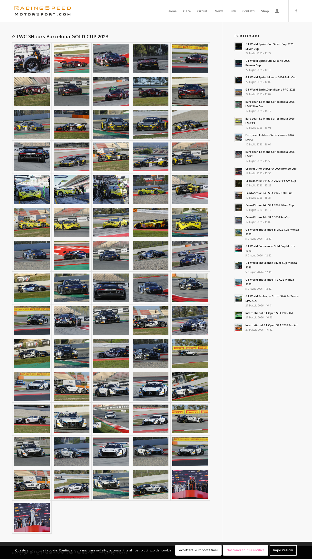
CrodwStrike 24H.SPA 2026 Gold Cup (268, 193)
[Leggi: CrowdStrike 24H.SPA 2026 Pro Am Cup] (238, 183)
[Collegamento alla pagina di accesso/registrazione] (277, 11)
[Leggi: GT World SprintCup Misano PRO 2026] (238, 92)
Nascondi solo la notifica (245, 550)
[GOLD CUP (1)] (190, 484)
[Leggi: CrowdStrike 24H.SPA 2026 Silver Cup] (238, 207)
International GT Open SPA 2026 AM (269, 313)
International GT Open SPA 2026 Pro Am (271, 325)
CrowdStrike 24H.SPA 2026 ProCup (267, 217)
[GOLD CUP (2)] (32, 517)
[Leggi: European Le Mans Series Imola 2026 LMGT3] (238, 121)
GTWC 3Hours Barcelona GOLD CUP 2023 (60, 36)
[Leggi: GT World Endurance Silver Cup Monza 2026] (238, 265)
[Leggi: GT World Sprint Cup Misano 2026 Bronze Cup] (238, 63)
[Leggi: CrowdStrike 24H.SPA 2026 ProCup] (238, 220)
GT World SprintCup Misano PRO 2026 (270, 89)
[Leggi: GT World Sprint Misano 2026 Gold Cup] (238, 80)
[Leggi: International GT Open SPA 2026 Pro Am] (238, 328)
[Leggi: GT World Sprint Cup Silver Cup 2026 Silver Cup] (238, 46)
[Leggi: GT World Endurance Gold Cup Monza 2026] (238, 248)
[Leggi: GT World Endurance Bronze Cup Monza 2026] (238, 232)
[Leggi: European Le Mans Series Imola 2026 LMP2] (238, 154)
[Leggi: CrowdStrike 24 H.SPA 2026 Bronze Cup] (238, 171)
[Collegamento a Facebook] (296, 10)
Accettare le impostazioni (198, 550)
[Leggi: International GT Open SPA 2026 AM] (238, 315)
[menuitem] (172, 11)
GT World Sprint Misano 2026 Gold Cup (270, 77)
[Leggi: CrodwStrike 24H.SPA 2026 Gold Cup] (238, 195)
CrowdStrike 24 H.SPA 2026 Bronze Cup (271, 168)
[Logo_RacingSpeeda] (42, 11)
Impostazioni (283, 550)
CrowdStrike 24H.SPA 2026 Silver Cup (269, 205)
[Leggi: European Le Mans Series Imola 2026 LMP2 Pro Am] (238, 104)
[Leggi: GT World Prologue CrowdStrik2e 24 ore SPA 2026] (238, 299)
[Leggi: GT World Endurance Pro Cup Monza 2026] (238, 282)
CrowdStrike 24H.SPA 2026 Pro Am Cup (270, 181)
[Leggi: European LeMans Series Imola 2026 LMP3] (238, 137)
